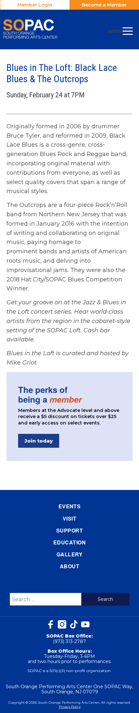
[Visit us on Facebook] (50, 624)
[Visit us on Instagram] (62, 624)
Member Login (34, 5)
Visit (69, 518)
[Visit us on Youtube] (85, 624)
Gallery (69, 554)
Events (70, 506)
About (69, 566)
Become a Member (104, 5)
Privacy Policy (69, 707)
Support (69, 530)
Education (69, 542)
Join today (39, 441)
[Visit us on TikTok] (74, 624)
